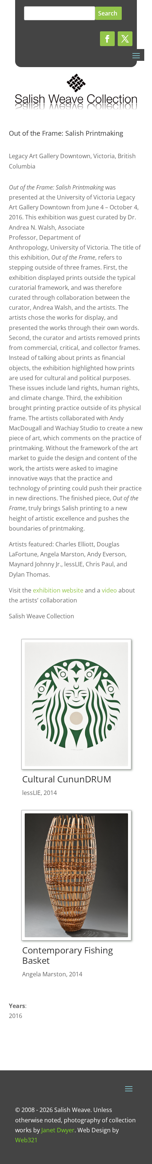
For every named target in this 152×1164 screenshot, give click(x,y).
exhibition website (58, 590)
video (109, 590)
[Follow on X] (125, 38)
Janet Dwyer (58, 1130)
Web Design (94, 1130)
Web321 (26, 1140)
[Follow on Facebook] (107, 38)
